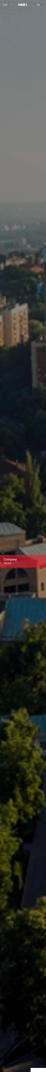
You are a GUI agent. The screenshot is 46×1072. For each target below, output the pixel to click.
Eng (41, 5)
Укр (38, 5)
